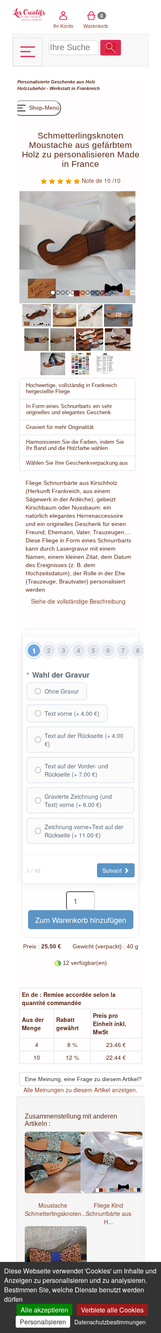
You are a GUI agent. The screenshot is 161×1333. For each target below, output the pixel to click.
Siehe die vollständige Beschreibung (78, 601)
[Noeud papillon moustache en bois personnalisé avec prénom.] (64, 314)
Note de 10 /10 (100, 180)
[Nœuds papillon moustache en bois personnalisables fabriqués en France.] (89, 338)
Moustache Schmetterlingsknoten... (55, 1209)
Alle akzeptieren (44, 1310)
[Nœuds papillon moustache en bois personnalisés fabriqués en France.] (117, 338)
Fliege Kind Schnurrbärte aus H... (108, 1213)
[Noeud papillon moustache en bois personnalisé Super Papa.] (37, 338)
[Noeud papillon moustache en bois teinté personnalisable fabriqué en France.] (36, 314)
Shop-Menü (43, 107)
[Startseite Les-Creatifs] (29, 14)
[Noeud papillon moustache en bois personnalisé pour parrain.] (90, 314)
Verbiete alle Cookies (112, 1310)
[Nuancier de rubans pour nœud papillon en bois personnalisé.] (80, 363)
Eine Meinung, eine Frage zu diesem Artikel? (83, 1079)
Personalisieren (43, 1321)
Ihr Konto (63, 25)
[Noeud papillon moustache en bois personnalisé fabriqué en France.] (118, 314)
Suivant (112, 870)
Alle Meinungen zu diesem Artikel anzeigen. (80, 1090)
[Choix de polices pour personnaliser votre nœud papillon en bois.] (105, 363)
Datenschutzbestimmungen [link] (110, 1322)
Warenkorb (95, 20)
